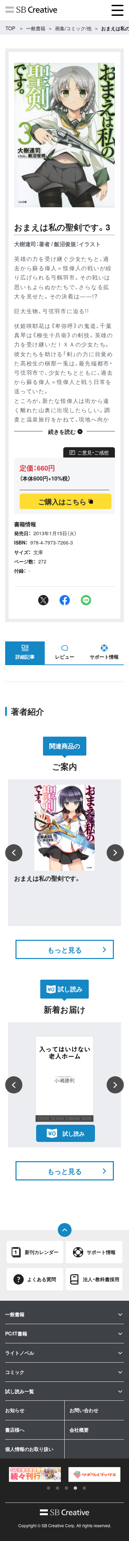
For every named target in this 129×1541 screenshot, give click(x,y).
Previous (13, 852)
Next (115, 852)
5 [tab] (84, 1488)
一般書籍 (35, 28)
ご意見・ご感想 (93, 452)
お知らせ (14, 1410)
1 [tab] (48, 1488)
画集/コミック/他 (73, 28)
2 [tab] (57, 1488)
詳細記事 (25, 656)
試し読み (74, 1133)
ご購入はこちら (62, 501)
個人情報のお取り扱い (29, 1449)
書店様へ (14, 1430)
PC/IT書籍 (16, 1333)
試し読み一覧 (19, 1391)
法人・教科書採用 (101, 1279)
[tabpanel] (35, 1474)
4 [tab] (75, 1488)
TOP (10, 28)
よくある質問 (41, 1279)
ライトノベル (19, 1352)
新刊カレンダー (41, 1251)
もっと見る (64, 950)
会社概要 (79, 1430)
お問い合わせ (83, 1410)
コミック (14, 1371)
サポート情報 (104, 656)
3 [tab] (66, 1488)
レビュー (64, 656)
